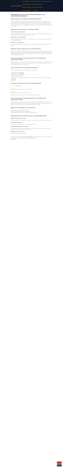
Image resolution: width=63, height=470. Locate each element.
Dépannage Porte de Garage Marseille (27, 4)
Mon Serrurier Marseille (16, 5)
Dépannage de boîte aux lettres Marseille (46, 1)
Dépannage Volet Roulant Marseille (26, 7)
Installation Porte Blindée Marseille (26, 10)
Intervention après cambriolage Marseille (37, 7)
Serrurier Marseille (35, 10)
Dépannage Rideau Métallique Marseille (38, 4)
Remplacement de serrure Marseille (35, 1)
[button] (39, 1)
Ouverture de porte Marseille (25, 1)
